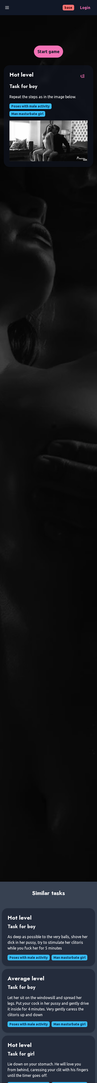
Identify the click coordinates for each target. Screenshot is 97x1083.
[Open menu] (7, 7)
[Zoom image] (48, 140)
